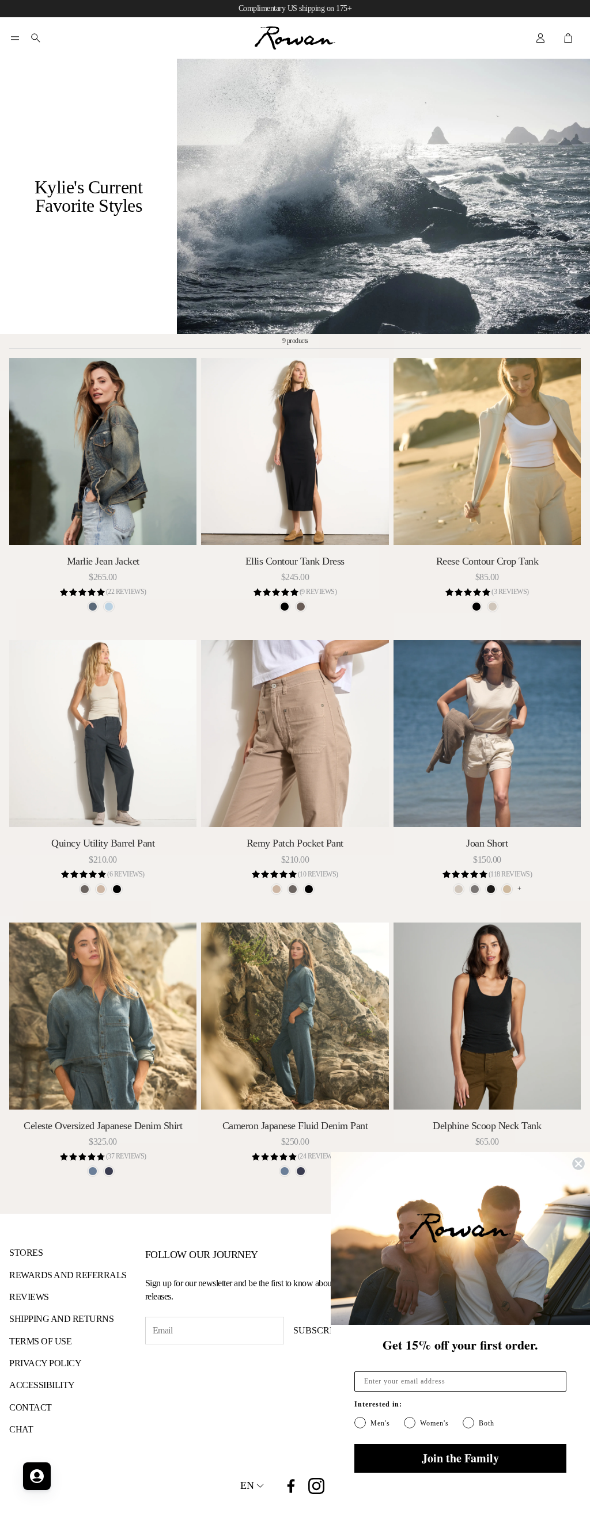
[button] (15, 38)
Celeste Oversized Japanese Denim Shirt (103, 1125)
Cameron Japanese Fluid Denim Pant (295, 1125)
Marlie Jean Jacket (103, 561)
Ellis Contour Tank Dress (295, 561)
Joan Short (487, 843)
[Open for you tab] (37, 1476)
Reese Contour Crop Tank (487, 561)
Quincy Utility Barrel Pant (102, 843)
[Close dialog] (578, 1164)
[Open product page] (102, 451)
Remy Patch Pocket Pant (295, 843)
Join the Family (460, 1458)
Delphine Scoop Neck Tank (487, 1125)
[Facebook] (291, 1486)
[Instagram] (316, 1486)
